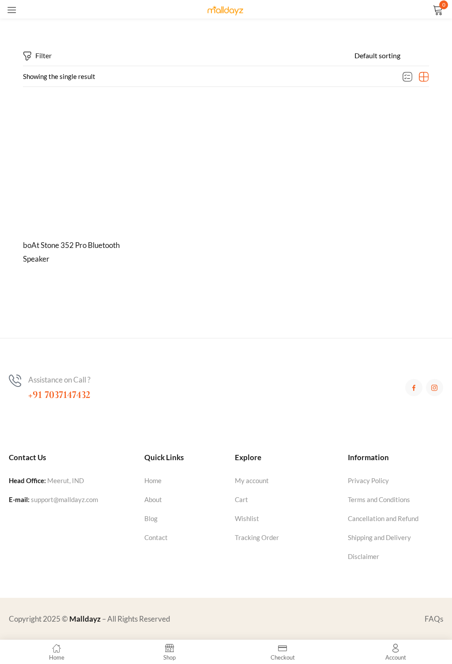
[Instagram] (434, 387)
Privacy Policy (368, 480)
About (153, 499)
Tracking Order (257, 537)
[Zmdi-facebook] (413, 387)
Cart (241, 499)
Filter (43, 55)
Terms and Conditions (379, 499)
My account (252, 480)
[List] (407, 77)
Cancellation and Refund (383, 518)
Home (153, 480)
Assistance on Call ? (59, 379)
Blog (151, 518)
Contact (156, 537)
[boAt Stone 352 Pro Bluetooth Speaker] (85, 166)
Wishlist (247, 518)
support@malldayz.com (64, 499)
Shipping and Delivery (379, 537)
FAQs (434, 618)
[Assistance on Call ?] (15, 381)
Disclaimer (363, 556)
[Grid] (423, 77)
